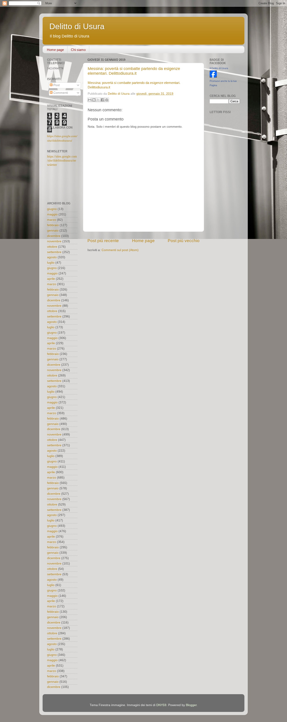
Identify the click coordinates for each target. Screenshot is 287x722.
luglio (50, 262)
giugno (52, 209)
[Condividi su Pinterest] (106, 100)
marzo (51, 219)
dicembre (53, 236)
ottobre (52, 246)
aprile (51, 278)
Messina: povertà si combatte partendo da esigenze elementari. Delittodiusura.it (134, 71)
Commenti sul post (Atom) (120, 250)
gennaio (53, 230)
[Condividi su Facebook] (102, 100)
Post (56, 85)
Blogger (191, 705)
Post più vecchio (184, 240)
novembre (54, 241)
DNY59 (161, 705)
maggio (52, 214)
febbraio (53, 225)
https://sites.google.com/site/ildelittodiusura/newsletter (62, 161)
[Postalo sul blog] (94, 100)
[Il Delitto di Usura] (213, 76)
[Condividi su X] (98, 100)
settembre (54, 252)
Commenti (60, 92)
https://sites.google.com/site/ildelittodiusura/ (62, 138)
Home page (55, 50)
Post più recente (103, 240)
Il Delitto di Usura (219, 68)
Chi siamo (78, 50)
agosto (52, 257)
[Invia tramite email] (89, 100)
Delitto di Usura (76, 26)
